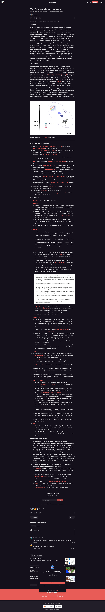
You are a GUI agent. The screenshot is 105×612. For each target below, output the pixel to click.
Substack (46, 609)
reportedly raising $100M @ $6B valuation (50, 146)
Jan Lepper (35, 537)
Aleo (34, 161)
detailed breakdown (41, 487)
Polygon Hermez (39, 364)
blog (46, 137)
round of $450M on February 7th (59, 182)
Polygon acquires (37, 174)
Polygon (35, 351)
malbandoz (35, 545)
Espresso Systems (38, 380)
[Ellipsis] (74, 537)
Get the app (58, 606)
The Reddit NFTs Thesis (37, 558)
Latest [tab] (35, 555)
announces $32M (54, 186)
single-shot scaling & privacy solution (51, 392)
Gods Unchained (59, 329)
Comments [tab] (33, 526)
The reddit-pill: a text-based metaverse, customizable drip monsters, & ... (45, 560)
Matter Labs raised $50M (50, 165)
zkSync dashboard (45, 308)
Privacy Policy (61, 586)
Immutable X (36, 317)
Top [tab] (32, 555)
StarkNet (35, 203)
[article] (52, 561)
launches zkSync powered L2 (58, 193)
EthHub (59, 81)
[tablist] (35, 526)
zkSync (35, 250)
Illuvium (67, 329)
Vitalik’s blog (38, 483)
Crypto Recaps (34, 6)
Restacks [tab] (38, 526)
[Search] (87, 2)
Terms (54, 603)
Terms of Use (58, 585)
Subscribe (95, 2)
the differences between (47, 479)
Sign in (101, 2)
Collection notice (59, 603)
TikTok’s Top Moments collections (46, 331)
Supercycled (38, 468)
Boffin (37, 561)
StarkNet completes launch (48, 150)
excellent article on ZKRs (41, 476)
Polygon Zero (38, 360)
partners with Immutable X (46, 157)
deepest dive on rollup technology (57, 74)
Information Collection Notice (52, 586)
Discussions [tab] (39, 555)
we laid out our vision (60, 262)
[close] (64, 566)
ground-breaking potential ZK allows (56, 481)
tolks (37, 571)
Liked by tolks (36, 538)
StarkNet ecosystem (65, 215)
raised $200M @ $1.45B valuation (57, 161)
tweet (60, 254)
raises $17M (44, 190)
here (60, 21)
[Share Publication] (90, 2)
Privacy (51, 603)
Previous (35, 517)
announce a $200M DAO (51, 169)
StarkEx (35, 229)
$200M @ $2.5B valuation (50, 154)
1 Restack (44, 508)
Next (71, 517)
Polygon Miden (39, 355)
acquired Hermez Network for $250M (53, 176)
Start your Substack (49, 606)
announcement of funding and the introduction (47, 384)
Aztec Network (37, 407)
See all (32, 585)
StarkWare (36, 200)
